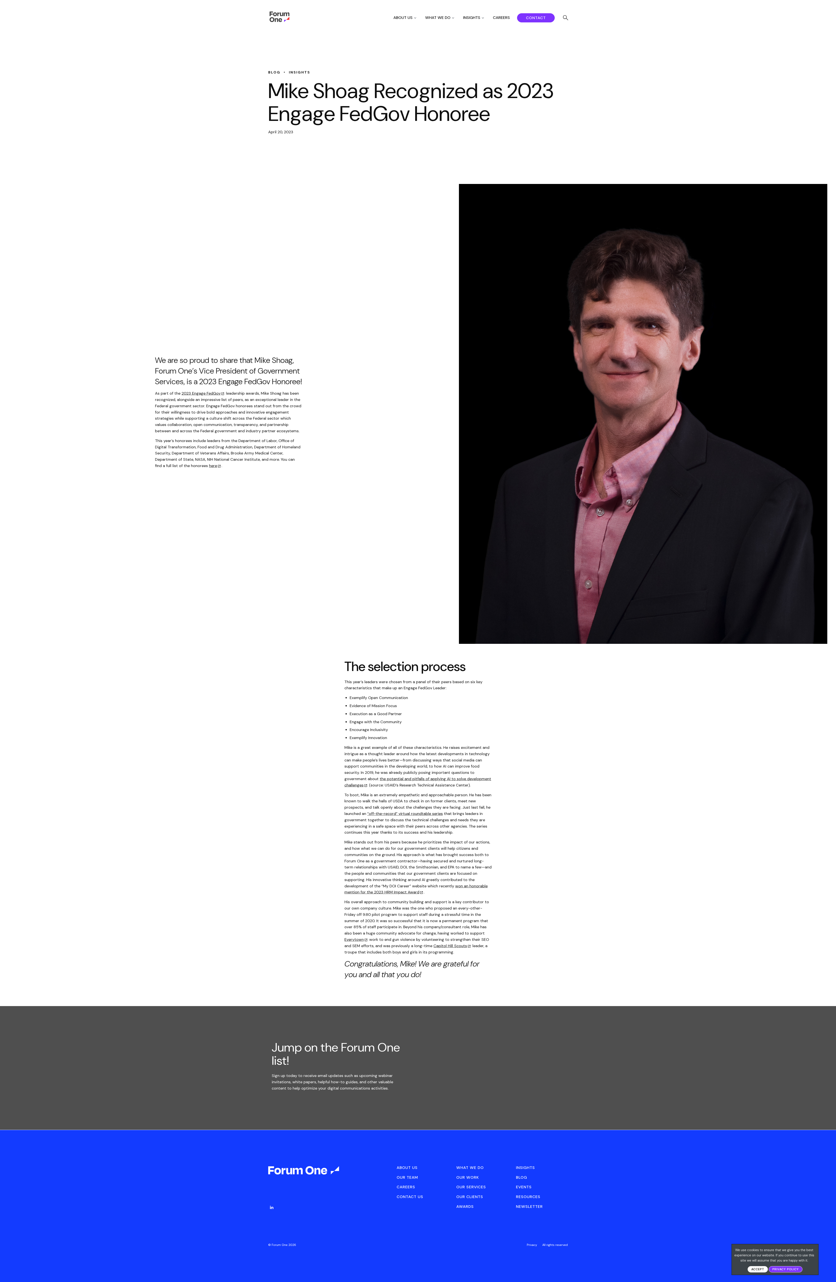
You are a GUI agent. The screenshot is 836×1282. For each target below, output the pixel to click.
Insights (471, 17)
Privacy (532, 1245)
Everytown (354, 939)
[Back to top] (828, 1271)
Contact (536, 17)
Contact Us (410, 1196)
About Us (403, 17)
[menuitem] (408, 18)
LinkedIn (271, 1207)
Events (524, 1187)
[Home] (279, 20)
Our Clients (469, 1196)
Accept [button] (757, 1269)
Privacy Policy (785, 1269)
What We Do (437, 17)
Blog (521, 1177)
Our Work (467, 1177)
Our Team (407, 1177)
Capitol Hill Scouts (450, 945)
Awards (465, 1206)
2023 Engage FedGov (201, 393)
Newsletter (529, 1206)
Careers (501, 17)
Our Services (471, 1187)
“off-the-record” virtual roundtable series (405, 813)
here (213, 465)
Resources (528, 1196)
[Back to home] (304, 1174)
